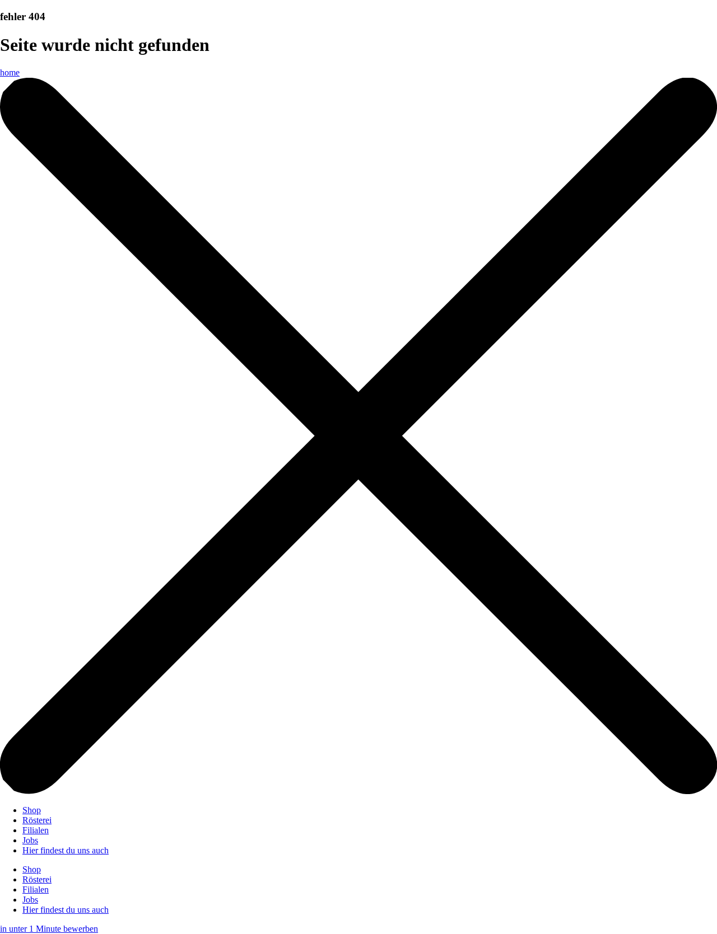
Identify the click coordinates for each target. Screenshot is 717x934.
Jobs (30, 840)
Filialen (35, 830)
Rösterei (37, 820)
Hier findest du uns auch (65, 850)
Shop (31, 810)
